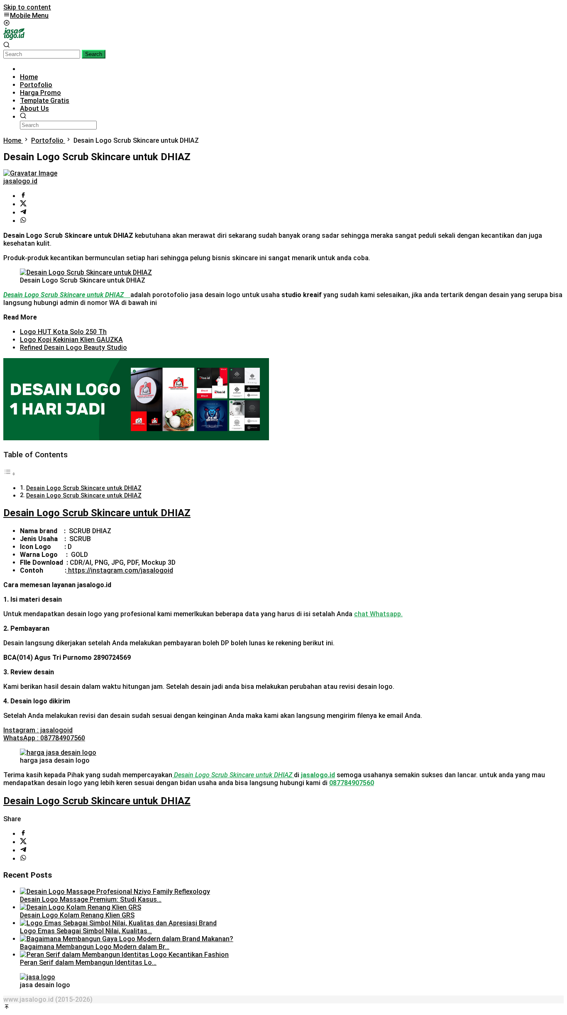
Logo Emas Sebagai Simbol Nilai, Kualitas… (86, 931)
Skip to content (27, 7)
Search (93, 54)
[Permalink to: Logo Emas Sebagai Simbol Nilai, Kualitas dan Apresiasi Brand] (118, 923)
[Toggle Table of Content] (9, 474)
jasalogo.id (318, 775)
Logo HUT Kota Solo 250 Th (63, 332)
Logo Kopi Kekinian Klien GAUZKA (71, 340)
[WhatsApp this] (23, 221)
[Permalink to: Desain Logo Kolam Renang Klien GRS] (80, 907)
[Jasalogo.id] (13, 37)
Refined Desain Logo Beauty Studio (73, 347)
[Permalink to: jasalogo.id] (30, 173)
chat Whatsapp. (378, 614)
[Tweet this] (23, 204)
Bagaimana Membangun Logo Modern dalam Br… (94, 947)
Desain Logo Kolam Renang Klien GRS (77, 915)
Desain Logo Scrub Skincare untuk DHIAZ (84, 488)
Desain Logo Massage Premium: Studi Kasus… (90, 899)
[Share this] (23, 196)
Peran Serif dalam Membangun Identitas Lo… (88, 962)
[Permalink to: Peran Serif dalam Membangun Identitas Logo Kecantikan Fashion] (124, 955)
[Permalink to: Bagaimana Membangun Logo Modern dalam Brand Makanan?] (126, 939)
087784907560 (351, 783)
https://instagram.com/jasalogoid (120, 570)
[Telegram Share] (23, 213)
